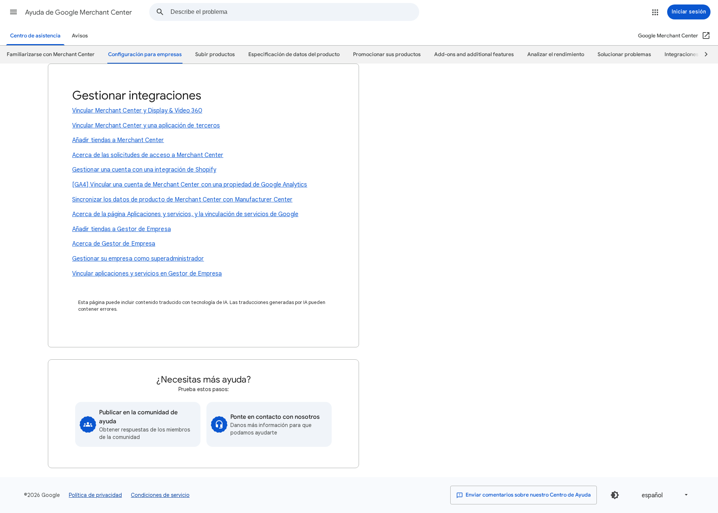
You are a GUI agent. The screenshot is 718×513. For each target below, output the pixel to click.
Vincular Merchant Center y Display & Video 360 (137, 110)
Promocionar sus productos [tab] (387, 54)
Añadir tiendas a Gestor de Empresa (121, 229)
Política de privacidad (95, 495)
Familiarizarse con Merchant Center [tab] (51, 54)
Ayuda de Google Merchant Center (78, 12)
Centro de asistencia (35, 36)
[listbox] (663, 495)
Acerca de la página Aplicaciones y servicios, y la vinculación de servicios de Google (185, 214)
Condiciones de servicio (160, 495)
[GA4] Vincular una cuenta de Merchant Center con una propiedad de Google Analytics (189, 184)
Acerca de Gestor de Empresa (113, 244)
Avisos (80, 36)
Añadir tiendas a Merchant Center (118, 140)
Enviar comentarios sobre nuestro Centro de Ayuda (527, 495)
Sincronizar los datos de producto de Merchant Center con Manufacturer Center (182, 199)
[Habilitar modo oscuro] (615, 495)
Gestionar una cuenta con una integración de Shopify (144, 169)
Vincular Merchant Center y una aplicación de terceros (146, 125)
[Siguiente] (702, 55)
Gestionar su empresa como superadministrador (138, 258)
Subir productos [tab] (215, 54)
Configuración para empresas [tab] (145, 54)
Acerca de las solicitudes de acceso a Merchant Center (147, 155)
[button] (13, 12)
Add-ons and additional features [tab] (474, 54)
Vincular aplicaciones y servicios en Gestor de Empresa (147, 273)
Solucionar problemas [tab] (624, 54)
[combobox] (295, 12)
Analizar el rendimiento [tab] (555, 54)
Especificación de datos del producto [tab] (294, 54)
